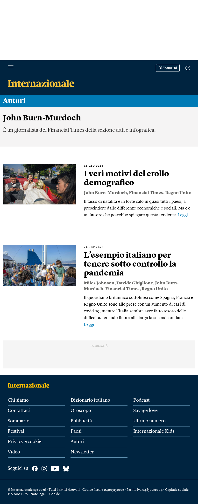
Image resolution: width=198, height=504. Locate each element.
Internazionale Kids (153, 431)
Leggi (182, 215)
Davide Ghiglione (134, 283)
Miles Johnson (99, 283)
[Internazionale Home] (30, 385)
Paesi (76, 431)
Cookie (54, 494)
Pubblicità (81, 421)
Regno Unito (178, 193)
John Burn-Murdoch (105, 193)
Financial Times (146, 193)
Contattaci (19, 410)
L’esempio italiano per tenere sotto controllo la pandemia (130, 264)
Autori (14, 101)
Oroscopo (81, 410)
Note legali (38, 494)
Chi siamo (18, 400)
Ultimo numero (149, 421)
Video (14, 452)
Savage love (145, 410)
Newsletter (82, 452)
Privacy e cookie (25, 441)
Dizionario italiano (90, 400)
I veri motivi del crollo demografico (126, 178)
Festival (16, 431)
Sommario (18, 421)
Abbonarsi (167, 68)
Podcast (141, 400)
